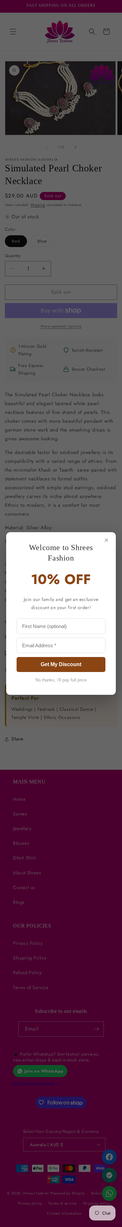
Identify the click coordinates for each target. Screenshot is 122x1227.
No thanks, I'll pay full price (61, 680)
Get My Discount (61, 664)
